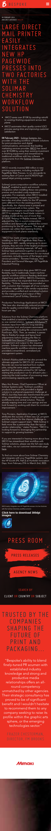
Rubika (5, 187)
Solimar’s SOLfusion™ (36, 322)
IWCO (33, 148)
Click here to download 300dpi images (21, 514)
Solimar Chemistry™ (34, 158)
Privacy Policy (19, 820)
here (4, 449)
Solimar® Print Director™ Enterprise (20, 340)
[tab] (20, 20)
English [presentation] (20, 20)
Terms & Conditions (30, 820)
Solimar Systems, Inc (31, 137)
